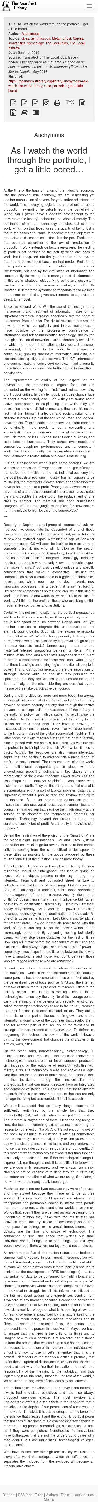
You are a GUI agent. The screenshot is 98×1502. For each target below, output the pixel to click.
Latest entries (83, 1494)
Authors (52, 1494)
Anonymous (30, 33)
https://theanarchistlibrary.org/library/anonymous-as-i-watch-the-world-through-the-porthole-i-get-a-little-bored (48, 85)
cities (25, 38)
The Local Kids (56, 43)
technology (35, 43)
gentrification (40, 38)
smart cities (16, 43)
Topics (65, 1494)
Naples (78, 38)
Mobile (49, 1499)
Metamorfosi (61, 38)
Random (8, 1494)
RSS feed (25, 1494)
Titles (39, 1494)
